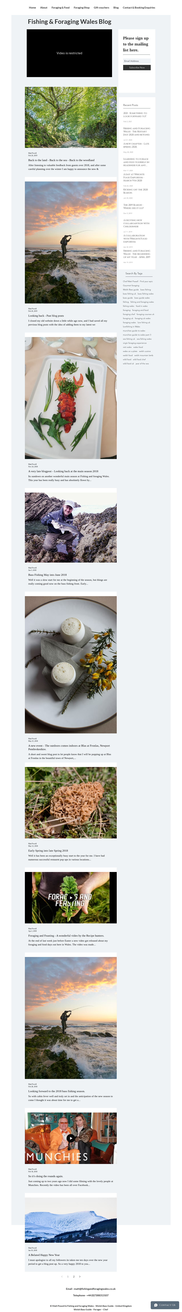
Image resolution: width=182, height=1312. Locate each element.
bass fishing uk (129, 294)
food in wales (142, 306)
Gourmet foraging (131, 285)
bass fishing (145, 289)
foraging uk (128, 318)
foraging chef (129, 314)
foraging (127, 310)
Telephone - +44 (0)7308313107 (90, 1295)
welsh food (128, 355)
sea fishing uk (129, 339)
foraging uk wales (143, 318)
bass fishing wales (146, 294)
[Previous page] (61, 1276)
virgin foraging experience (135, 343)
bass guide (128, 298)
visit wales (127, 347)
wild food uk (128, 363)
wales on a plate (130, 351)
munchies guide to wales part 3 (137, 335)
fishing (126, 302)
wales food (138, 347)
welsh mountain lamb (143, 355)
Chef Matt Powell (130, 281)
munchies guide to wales (134, 331)
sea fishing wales (144, 339)
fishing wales (128, 306)
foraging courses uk (145, 314)
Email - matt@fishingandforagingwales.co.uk (91, 1288)
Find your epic (146, 281)
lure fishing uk (144, 322)
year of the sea (142, 363)
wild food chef (139, 359)
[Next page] (79, 1276)
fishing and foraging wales (142, 302)
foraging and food (140, 310)
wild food (127, 359)
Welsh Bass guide (131, 289)
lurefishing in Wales (131, 326)
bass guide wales (142, 298)
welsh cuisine (145, 351)
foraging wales (129, 322)
